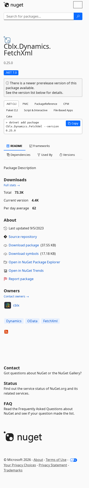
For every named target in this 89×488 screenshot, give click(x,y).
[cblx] (7, 305)
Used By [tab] (46, 155)
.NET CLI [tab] (11, 104)
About (38, 459)
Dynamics (14, 321)
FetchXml (50, 321)
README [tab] (16, 146)
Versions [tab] (68, 155)
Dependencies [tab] (20, 155)
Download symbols (24, 253)
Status (10, 383)
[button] (73, 123)
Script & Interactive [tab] (35, 110)
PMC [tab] (25, 104)
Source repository (23, 236)
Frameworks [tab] (41, 146)
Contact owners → (16, 296)
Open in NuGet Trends (26, 270)
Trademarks (13, 470)
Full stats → (12, 185)
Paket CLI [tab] (12, 110)
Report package (21, 279)
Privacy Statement (53, 465)
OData (32, 321)
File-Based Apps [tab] (63, 110)
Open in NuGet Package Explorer (34, 262)
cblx (16, 305)
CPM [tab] (66, 104)
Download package (24, 245)
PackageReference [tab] (46, 104)
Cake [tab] (9, 116)
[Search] (78, 16)
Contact (12, 368)
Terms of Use (56, 459)
